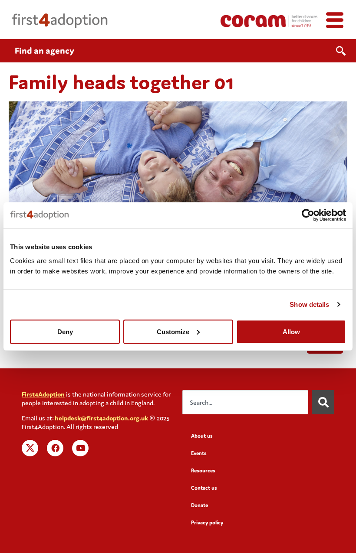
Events (199, 453)
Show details (309, 304)
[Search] (323, 402)
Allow (291, 331)
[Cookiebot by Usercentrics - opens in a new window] (308, 215)
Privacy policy (207, 522)
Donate (199, 505)
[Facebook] (55, 448)
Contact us (204, 488)
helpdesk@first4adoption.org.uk (101, 418)
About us (202, 436)
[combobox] (245, 402)
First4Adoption (43, 394)
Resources (203, 470)
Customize (173, 331)
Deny (65, 331)
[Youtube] (80, 448)
